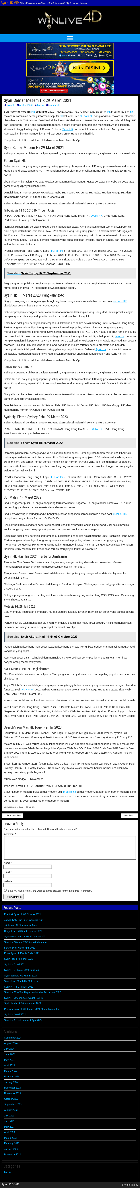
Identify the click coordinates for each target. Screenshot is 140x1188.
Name (8, 862)
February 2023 (11, 1143)
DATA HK (96, 215)
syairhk (10, 105)
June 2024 (9, 1054)
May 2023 (9, 1126)
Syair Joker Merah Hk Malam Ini (21, 981)
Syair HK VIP (10, 3)
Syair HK (67, 129)
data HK (119, 336)
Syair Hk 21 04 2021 (15, 964)
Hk (33, 111)
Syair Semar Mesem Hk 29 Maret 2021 (37, 100)
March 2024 (10, 1071)
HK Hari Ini (56, 250)
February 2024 (11, 1076)
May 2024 (9, 1060)
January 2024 (11, 1082)
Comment (10, 834)
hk (131, 111)
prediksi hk (69, 791)
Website (8, 881)
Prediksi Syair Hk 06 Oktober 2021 (22, 914)
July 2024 (9, 1048)
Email (7, 872)
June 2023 (9, 1121)
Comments (54, 105)
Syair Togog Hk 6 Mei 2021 (18, 958)
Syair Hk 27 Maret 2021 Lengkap (21, 970)
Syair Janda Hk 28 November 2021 (22, 1003)
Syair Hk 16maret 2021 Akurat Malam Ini (25, 942)
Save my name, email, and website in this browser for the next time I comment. (50, 890)
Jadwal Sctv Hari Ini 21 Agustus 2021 (24, 920)
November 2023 (12, 1093)
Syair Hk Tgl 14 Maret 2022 (18, 986)
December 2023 (12, 1087)
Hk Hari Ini (28, 689)
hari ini (40, 105)
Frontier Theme (130, 1184)
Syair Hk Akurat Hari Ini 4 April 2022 (23, 1020)
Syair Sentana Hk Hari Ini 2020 (20, 975)
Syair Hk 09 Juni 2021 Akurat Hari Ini (23, 998)
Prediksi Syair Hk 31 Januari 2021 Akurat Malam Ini (31, 1009)
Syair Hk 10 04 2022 (15, 1014)
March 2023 (10, 1138)
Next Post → (130, 815)
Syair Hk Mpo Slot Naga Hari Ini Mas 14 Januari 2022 (32, 992)
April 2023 (9, 1132)
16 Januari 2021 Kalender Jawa (20, 925)
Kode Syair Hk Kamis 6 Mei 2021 (21, 953)
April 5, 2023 (25, 105)
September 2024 (13, 1037)
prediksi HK (120, 301)
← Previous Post (12, 815)
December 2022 (12, 1154)
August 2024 (11, 1043)
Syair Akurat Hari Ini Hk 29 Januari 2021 (25, 936)
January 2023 (11, 1149)
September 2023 (13, 1104)
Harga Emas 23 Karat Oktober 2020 (23, 931)
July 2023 (9, 1115)
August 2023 (11, 1110)
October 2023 (11, 1098)
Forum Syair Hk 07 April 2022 (19, 947)
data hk (88, 116)
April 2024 (9, 1065)
